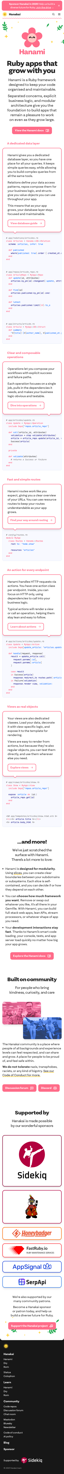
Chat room (10, 1414)
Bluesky (8, 1423)
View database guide (24, 223)
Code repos (10, 1406)
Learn (7, 1382)
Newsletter (10, 1427)
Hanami (8, 1359)
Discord (46, 1088)
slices (18, 873)
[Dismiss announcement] (59, 6)
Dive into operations (23, 405)
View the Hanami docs (29, 130)
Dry (5, 1363)
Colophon (9, 1376)
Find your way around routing (29, 520)
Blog (6, 1442)
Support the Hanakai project (29, 1326)
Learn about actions (23, 626)
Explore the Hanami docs (29, 956)
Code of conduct (13, 1432)
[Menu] (59, 14)
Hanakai (9, 1354)
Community (11, 1401)
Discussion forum (16, 1088)
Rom (6, 1366)
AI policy (8, 1436)
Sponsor (9, 1449)
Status (7, 1372)
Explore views (19, 767)
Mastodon (9, 1419)
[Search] (53, 14)
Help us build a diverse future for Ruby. (32, 5)
